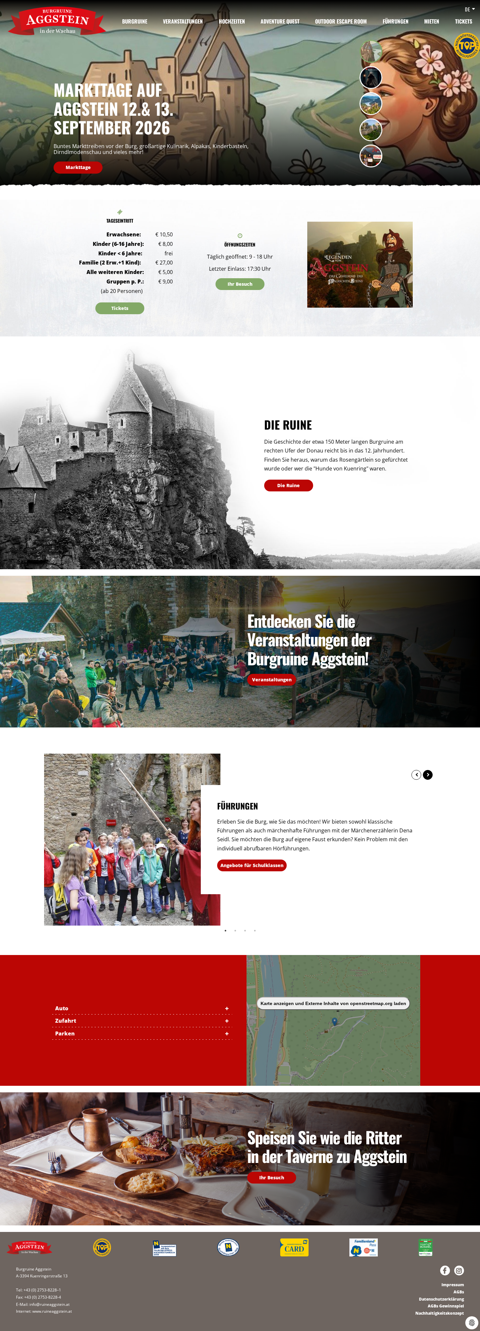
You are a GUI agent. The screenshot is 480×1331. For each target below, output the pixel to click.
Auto (61, 1008)
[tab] (371, 51)
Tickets (463, 21)
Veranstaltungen (183, 21)
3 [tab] (245, 930)
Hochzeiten (232, 21)
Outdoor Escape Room (341, 21)
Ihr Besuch (240, 284)
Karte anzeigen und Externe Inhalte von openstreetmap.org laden (333, 1003)
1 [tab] (225, 930)
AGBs (459, 1292)
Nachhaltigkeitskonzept (439, 1313)
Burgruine (134, 21)
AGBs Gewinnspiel (446, 1306)
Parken (65, 1033)
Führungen (395, 21)
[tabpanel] (240, 95)
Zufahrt (65, 1020)
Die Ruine (288, 485)
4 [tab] (254, 930)
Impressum (452, 1285)
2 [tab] (235, 930)
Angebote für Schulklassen (251, 865)
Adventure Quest (280, 21)
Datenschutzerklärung (441, 1299)
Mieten (431, 21)
